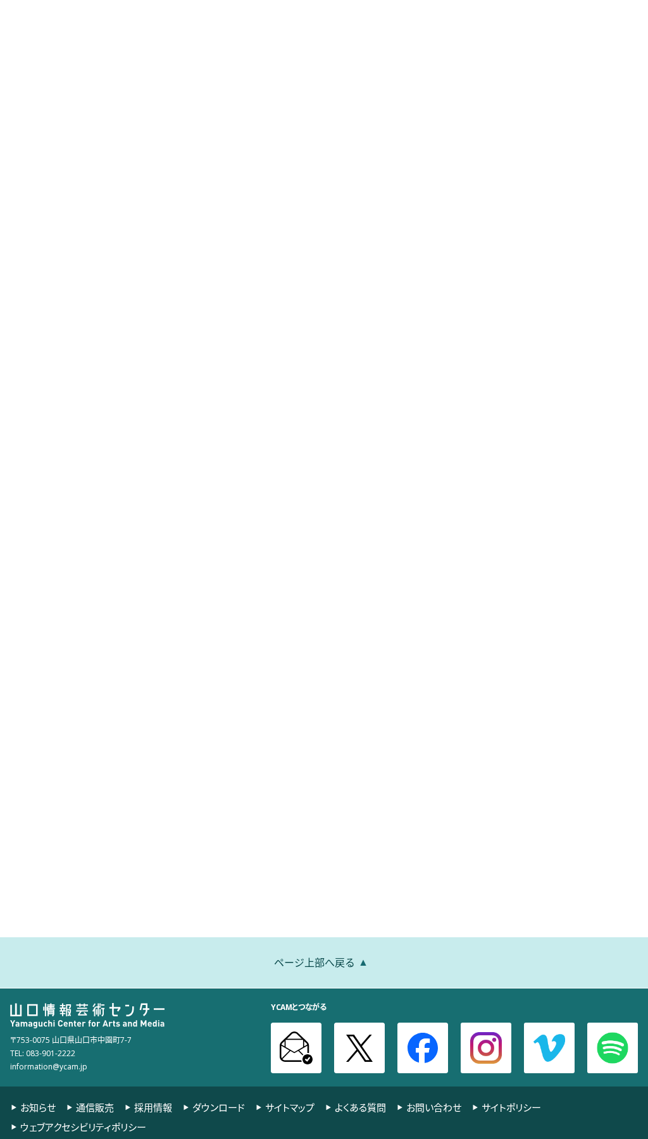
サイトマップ (290, 1107)
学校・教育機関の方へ (440, 10)
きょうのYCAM (42, 10)
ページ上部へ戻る (314, 962)
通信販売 (95, 1107)
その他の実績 (519, 89)
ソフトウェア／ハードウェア (367, 89)
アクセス (329, 10)
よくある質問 (360, 1107)
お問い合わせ (433, 1107)
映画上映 (404, 48)
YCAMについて (606, 48)
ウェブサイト (55, 333)
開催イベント (340, 48)
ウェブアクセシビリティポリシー (83, 1127)
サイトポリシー (511, 1107)
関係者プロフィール (602, 89)
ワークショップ (268, 89)
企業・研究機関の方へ (530, 10)
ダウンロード (218, 1107)
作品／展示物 (194, 89)
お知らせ (373, 10)
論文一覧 (455, 89)
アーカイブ (535, 48)
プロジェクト (468, 48)
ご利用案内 (271, 48)
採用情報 (153, 1107)
